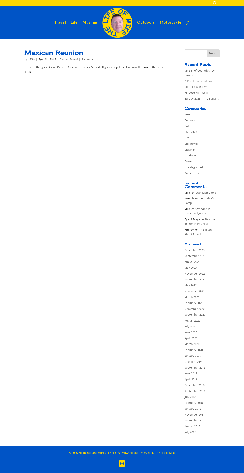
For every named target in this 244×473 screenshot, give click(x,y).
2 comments (90, 59)
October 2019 (193, 361)
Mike (31, 59)
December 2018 (195, 385)
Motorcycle (170, 22)
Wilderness (192, 173)
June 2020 (191, 332)
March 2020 (192, 344)
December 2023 (195, 250)
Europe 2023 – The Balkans (202, 98)
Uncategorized (194, 167)
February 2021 (194, 303)
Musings (90, 22)
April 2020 (191, 338)
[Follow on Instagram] (122, 463)
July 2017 (190, 432)
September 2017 (195, 420)
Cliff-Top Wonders (196, 87)
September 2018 (195, 391)
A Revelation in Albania (199, 81)
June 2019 (191, 373)
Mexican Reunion (53, 52)
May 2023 (191, 267)
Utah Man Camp (205, 192)
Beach (64, 59)
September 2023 (195, 256)
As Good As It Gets (196, 92)
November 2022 (195, 273)
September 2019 (195, 367)
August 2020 (192, 320)
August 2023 (192, 261)
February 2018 (194, 403)
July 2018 (190, 397)
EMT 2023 (191, 132)
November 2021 (195, 291)
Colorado (190, 120)
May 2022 (191, 285)
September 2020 (195, 314)
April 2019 (191, 379)
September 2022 (195, 279)
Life (74, 22)
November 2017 (195, 414)
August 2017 (192, 426)
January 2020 (193, 356)
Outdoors (146, 22)
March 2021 (192, 297)
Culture (189, 126)
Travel (60, 22)
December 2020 (195, 309)
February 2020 (194, 350)
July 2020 (190, 326)
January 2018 (193, 408)
